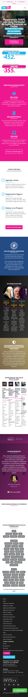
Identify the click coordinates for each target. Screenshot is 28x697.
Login (4, 632)
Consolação (7, 577)
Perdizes (22, 580)
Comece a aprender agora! (14, 151)
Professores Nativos (8, 614)
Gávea (12, 548)
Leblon (17, 554)
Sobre (4, 601)
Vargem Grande (18, 562)
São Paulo (14, 569)
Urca (12, 562)
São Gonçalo (21, 536)
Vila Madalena (7, 585)
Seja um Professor (7, 639)
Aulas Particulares (7, 623)
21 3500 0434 (9, 1)
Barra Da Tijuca (8, 543)
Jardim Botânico (19, 551)
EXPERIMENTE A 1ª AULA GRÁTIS (14, 42)
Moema (16, 580)
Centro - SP (21, 574)
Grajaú (21, 548)
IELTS (10, 394)
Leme (22, 554)
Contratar (6, 653)
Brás (18, 572)
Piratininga (6, 536)
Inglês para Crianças (8, 605)
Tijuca (7, 562)
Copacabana (14, 546)
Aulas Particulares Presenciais (10, 628)
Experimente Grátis (9, 657)
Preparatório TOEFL (8, 619)
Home (4, 599)
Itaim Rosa (12, 582)
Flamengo (7, 548)
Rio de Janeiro (14, 540)
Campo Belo (14, 574)
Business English (7, 612)
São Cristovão (21, 559)
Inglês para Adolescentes (9, 608)
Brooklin (23, 572)
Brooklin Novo (7, 574)
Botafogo (16, 543)
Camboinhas (8, 533)
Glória (16, 548)
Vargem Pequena (13, 565)
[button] (25, 7)
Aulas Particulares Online (9, 626)
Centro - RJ (8, 546)
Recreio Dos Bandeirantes (17, 556)
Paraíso (6, 582)
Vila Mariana (14, 585)
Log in (14, 3)
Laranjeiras (11, 554)
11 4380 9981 (21, 1)
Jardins (5, 580)
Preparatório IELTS (7, 621)
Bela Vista (12, 572)
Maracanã (7, 556)
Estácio (20, 546)
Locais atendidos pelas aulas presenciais (13, 650)
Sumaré (21, 582)
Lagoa (6, 554)
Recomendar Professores (9, 637)
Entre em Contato (7, 634)
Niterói (13, 531)
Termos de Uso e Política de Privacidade (13, 630)
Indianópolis (14, 577)
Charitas (15, 533)
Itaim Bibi (21, 577)
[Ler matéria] (4, 384)
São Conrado (13, 559)
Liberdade (11, 580)
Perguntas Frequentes (8, 603)
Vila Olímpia (21, 585)
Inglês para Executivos (8, 610)
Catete (21, 543)
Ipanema (12, 551)
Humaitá (7, 551)
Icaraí (20, 533)
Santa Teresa (6, 559)
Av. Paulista (5, 572)
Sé (17, 582)
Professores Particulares (9, 617)
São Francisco (14, 536)
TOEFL (11, 395)
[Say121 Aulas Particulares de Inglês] (6, 7)
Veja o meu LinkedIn (15, 492)
